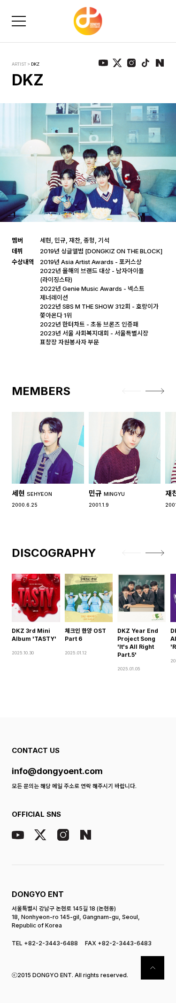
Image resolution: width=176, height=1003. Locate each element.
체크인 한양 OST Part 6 (85, 634)
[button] (131, 391)
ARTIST (19, 64)
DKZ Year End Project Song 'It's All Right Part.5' (137, 642)
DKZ (35, 64)
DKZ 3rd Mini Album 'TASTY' (34, 634)
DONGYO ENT (38, 894)
